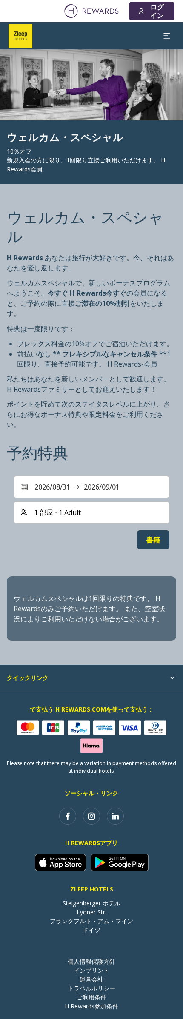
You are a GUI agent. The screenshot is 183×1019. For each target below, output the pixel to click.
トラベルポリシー (91, 988)
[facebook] (67, 816)
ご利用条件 (91, 997)
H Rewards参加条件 (91, 1006)
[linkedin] (115, 816)
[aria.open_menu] (166, 35)
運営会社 (91, 979)
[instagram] (91, 816)
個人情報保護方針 (91, 961)
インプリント (91, 970)
